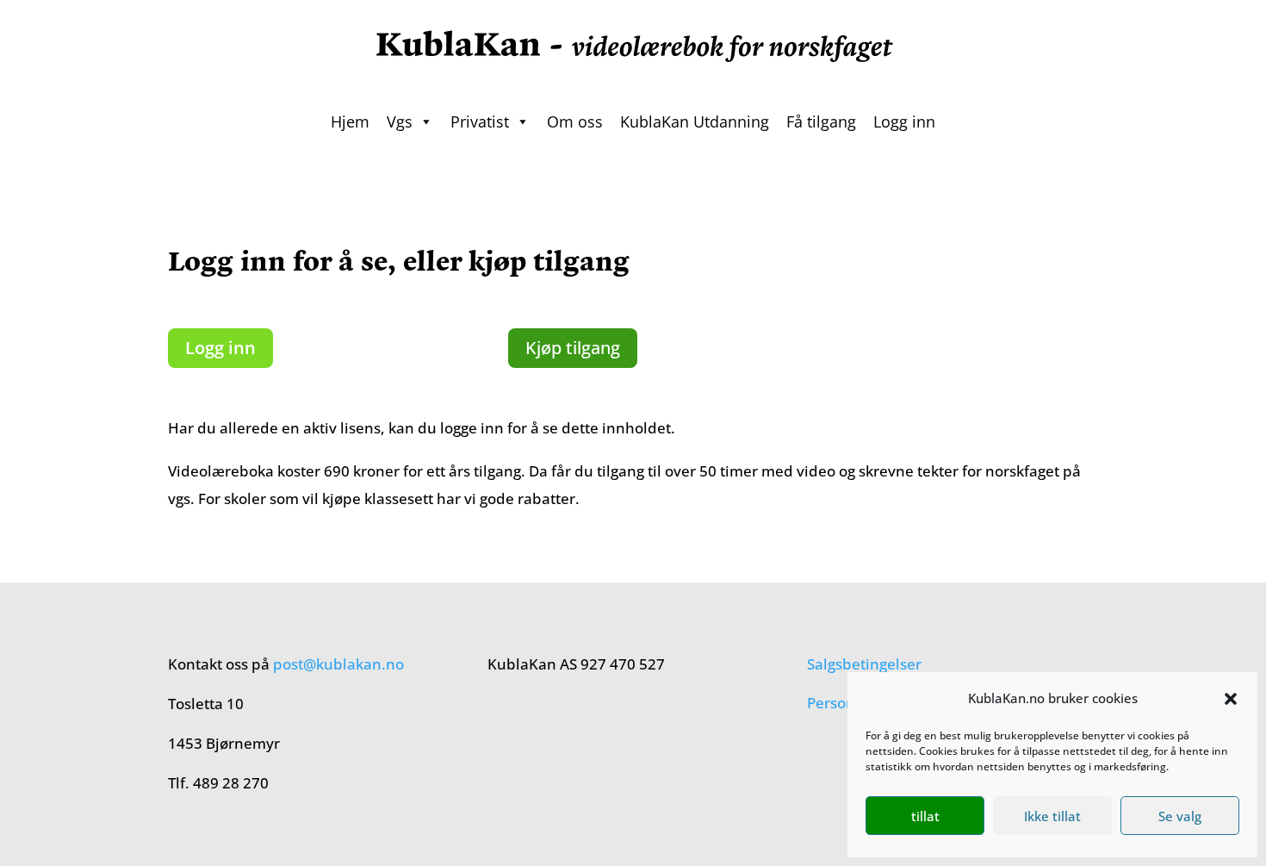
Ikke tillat (1052, 816)
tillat (925, 816)
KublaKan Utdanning (694, 121)
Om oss (575, 121)
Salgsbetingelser (864, 664)
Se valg (1179, 816)
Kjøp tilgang (572, 347)
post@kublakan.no (338, 664)
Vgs (400, 121)
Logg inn (904, 121)
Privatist (479, 121)
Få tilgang (821, 121)
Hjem (350, 121)
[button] (1230, 698)
